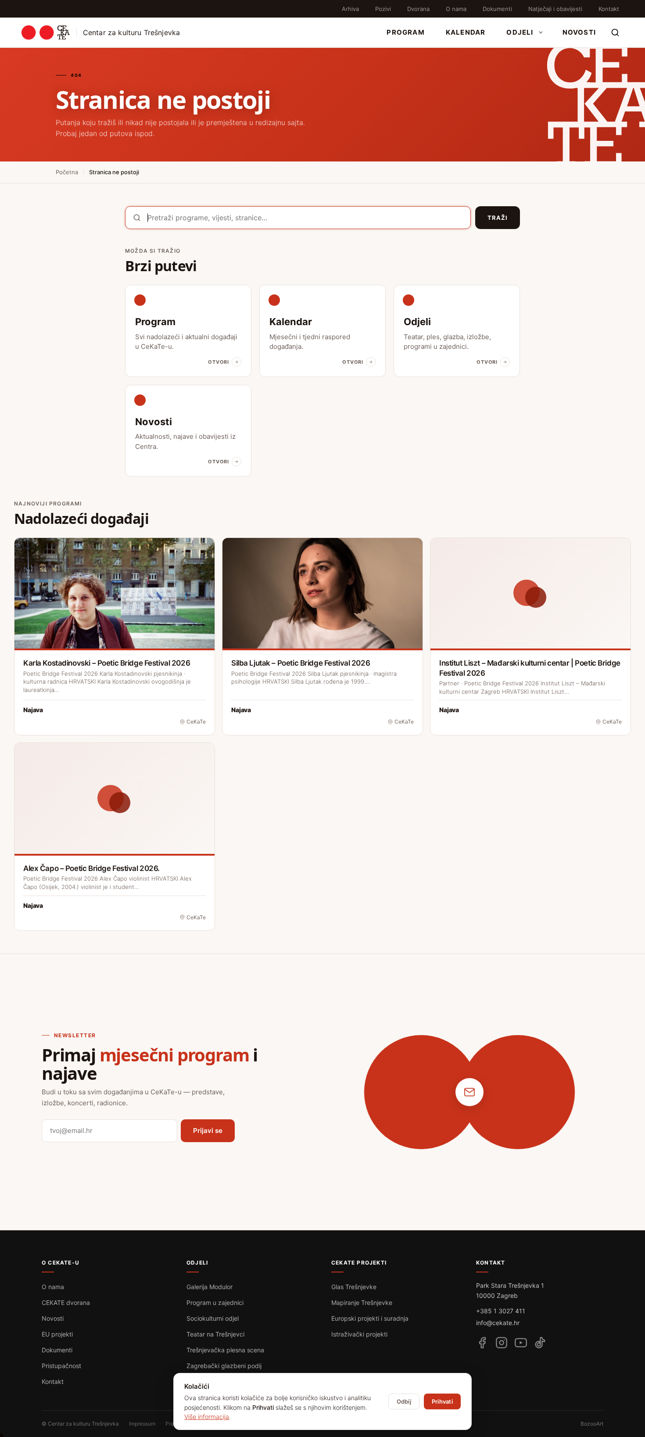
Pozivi (383, 8)
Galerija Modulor (209, 1286)
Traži (497, 217)
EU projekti (57, 1334)
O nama (456, 8)
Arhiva (350, 8)
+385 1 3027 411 (500, 1311)
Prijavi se (207, 1130)
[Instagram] (501, 1343)
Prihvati (442, 1401)
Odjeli (519, 32)
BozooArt (591, 1423)
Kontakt (608, 8)
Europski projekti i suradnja (369, 1318)
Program (405, 32)
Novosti (579, 32)
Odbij (404, 1401)
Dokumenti (497, 8)
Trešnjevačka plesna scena (225, 1350)
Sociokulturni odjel (212, 1318)
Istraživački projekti (359, 1334)
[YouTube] (521, 1343)
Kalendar (466, 32)
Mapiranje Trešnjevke (361, 1302)
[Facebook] (482, 1343)
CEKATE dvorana (66, 1302)
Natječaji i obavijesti (555, 8)
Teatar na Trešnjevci (215, 1334)
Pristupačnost (61, 1365)
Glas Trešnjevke (353, 1286)
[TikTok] (540, 1343)
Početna (67, 172)
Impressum (142, 1423)
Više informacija (206, 1416)
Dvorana (418, 8)
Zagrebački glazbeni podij (224, 1365)
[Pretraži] (615, 32)
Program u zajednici (215, 1302)
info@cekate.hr (498, 1322)
